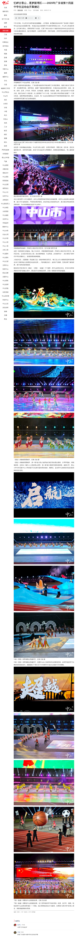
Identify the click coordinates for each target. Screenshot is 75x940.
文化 (5, 80)
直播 (5, 61)
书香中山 (5, 69)
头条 (5, 7)
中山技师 (5, 284)
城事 (5, 23)
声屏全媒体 (5, 150)
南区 (5, 134)
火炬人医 (5, 250)
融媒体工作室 (5, 88)
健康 (5, 73)
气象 (5, 161)
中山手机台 (5, 92)
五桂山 (5, 119)
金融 (5, 311)
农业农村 (5, 307)
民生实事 (5, 273)
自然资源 (5, 292)
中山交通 (5, 184)
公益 (5, 84)
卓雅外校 (5, 169)
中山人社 (5, 192)
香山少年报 (5, 157)
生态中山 (5, 196)
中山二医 (5, 246)
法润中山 (5, 219)
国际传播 (5, 30)
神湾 (5, 146)
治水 (5, 38)
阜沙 (5, 115)
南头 (5, 142)
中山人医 (5, 242)
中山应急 (5, 288)
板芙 (5, 130)
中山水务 (5, 230)
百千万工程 (5, 19)
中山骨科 (5, 257)
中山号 (5, 96)
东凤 (5, 123)
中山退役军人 (5, 204)
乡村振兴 (5, 200)
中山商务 (5, 280)
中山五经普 (5, 296)
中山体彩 (5, 207)
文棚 (5, 315)
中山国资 (5, 165)
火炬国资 (5, 211)
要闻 (5, 15)
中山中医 (5, 238)
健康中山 (5, 77)
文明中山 (5, 265)
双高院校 (5, 180)
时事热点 (5, 42)
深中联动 (5, 46)
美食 (5, 65)
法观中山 (5, 277)
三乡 (5, 127)
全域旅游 (5, 154)
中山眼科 (5, 254)
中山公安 (5, 304)
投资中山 (5, 269)
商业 (5, 319)
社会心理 (5, 234)
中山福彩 (5, 215)
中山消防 (5, 177)
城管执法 (5, 188)
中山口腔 (5, 261)
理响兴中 (5, 173)
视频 (5, 54)
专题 (5, 50)
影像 (5, 57)
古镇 (5, 107)
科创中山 (5, 300)
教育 (5, 27)
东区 (5, 100)
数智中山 (5, 227)
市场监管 (5, 223)
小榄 (5, 111)
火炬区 (5, 104)
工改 (5, 34)
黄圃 (5, 138)
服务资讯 (5, 11)
